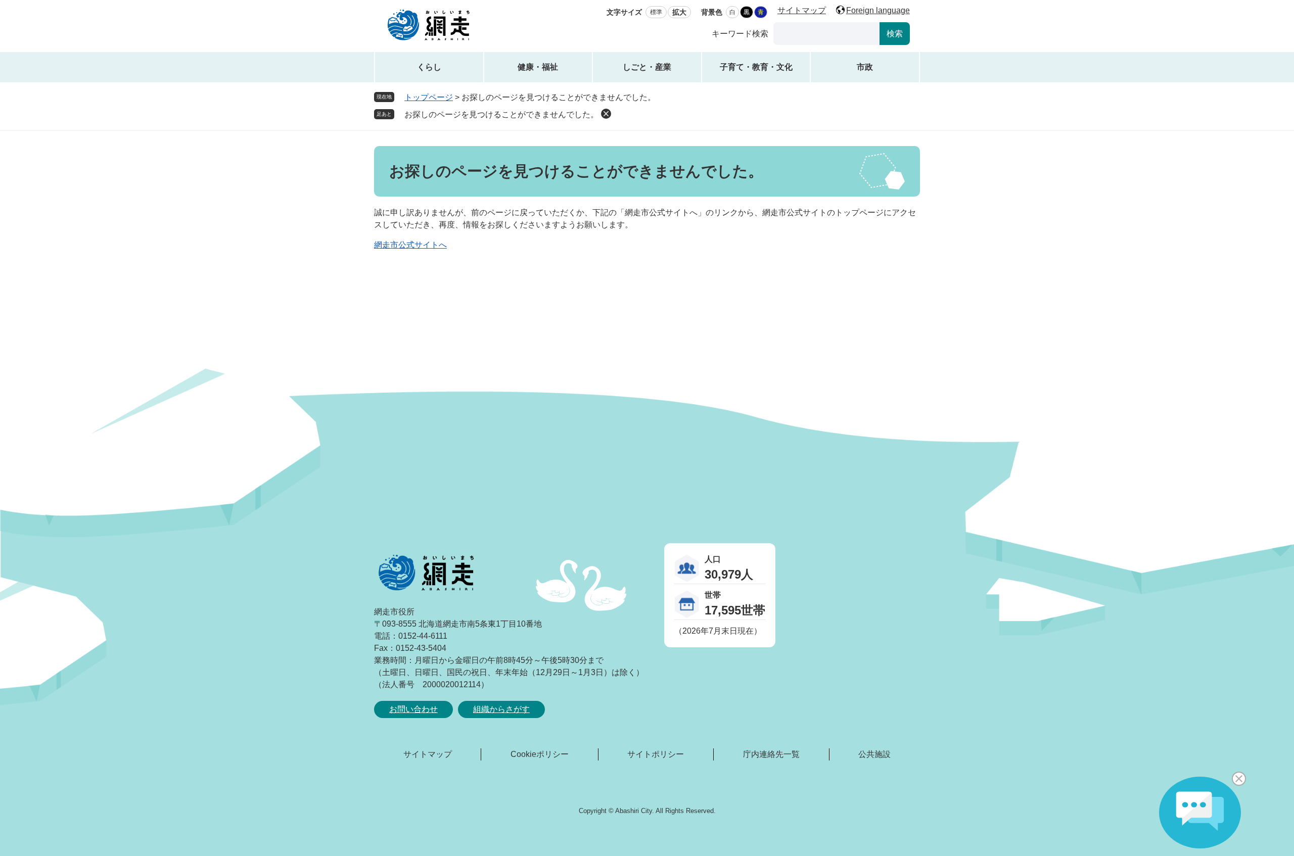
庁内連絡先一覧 (771, 754)
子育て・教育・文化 (756, 67)
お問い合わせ (413, 709)
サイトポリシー (655, 754)
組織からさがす (501, 709)
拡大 (679, 12)
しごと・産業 (647, 67)
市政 (865, 67)
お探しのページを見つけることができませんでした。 (501, 114)
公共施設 (874, 754)
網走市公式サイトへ (410, 245)
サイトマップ (801, 10)
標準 (656, 12)
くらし (429, 67)
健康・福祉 (538, 67)
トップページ (428, 97)
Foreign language (878, 10)
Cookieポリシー (540, 754)
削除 (606, 114)
